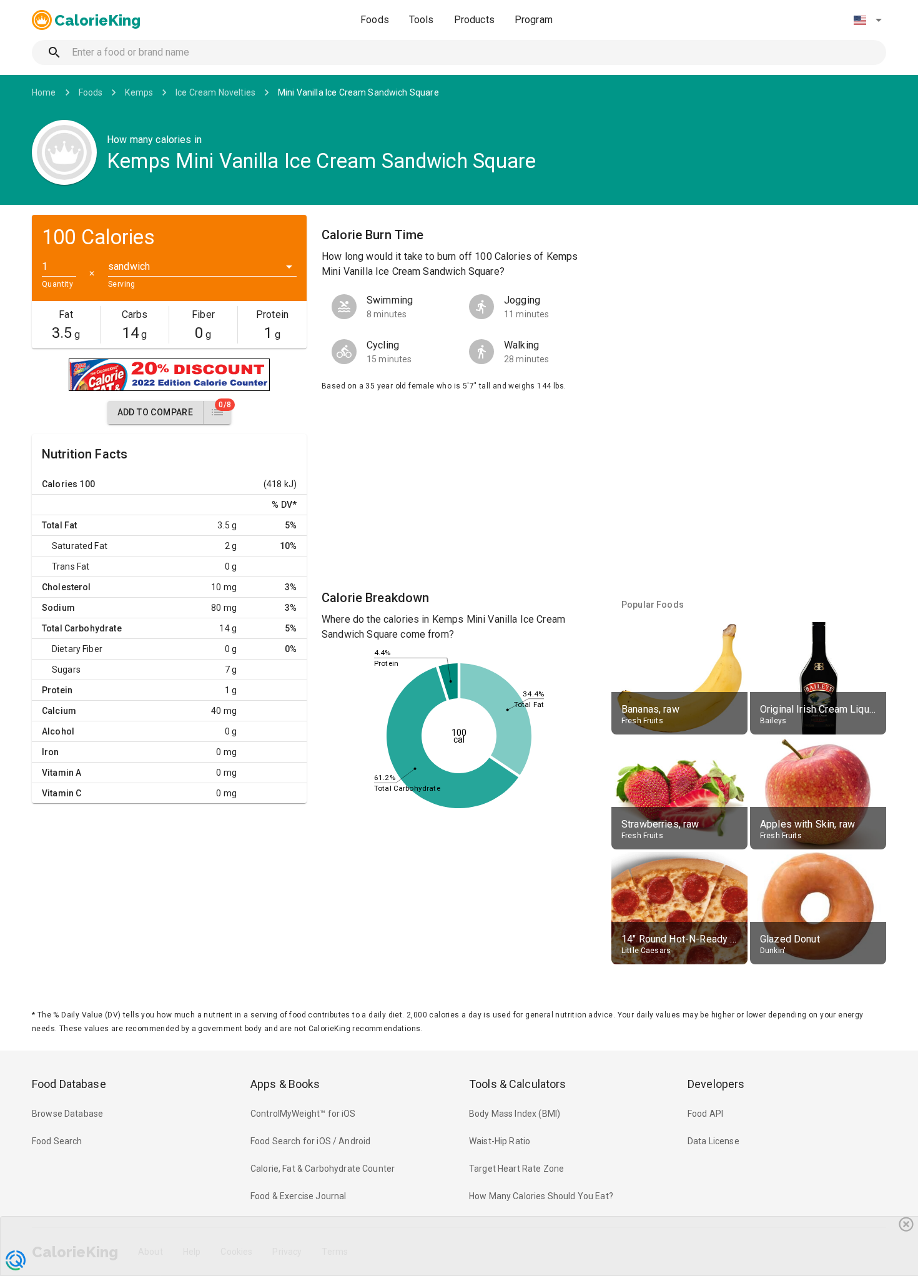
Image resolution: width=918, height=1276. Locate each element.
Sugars (66, 670)
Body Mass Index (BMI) (514, 1114)
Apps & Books (285, 1084)
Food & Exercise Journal (298, 1196)
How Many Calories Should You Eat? (541, 1196)
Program (534, 20)
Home (44, 92)
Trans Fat (70, 566)
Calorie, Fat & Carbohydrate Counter (322, 1169)
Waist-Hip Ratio (499, 1141)
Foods (374, 20)
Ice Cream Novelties (215, 92)
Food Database (69, 1084)
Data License (713, 1141)
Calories (59, 484)
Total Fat (59, 525)
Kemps (139, 92)
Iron (50, 752)
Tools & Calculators (517, 1084)
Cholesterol (66, 587)
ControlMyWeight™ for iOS (303, 1114)
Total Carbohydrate (82, 628)
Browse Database (67, 1114)
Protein (57, 690)
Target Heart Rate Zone (516, 1169)
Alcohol (58, 731)
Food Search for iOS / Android (310, 1141)
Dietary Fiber (77, 649)
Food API (705, 1114)
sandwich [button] (129, 266)
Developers (716, 1084)
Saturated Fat (79, 546)
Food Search (57, 1141)
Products (474, 20)
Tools (421, 20)
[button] (867, 20)
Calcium (59, 711)
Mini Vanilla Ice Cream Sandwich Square (358, 92)
